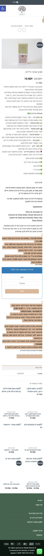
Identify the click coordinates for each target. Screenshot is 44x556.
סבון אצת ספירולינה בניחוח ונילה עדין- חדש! (11, 415)
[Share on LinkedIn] (19, 356)
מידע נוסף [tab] (38, 368)
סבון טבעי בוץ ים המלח (11, 484)
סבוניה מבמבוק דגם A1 (33, 450)
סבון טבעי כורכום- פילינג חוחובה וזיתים (33, 485)
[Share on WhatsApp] (40, 356)
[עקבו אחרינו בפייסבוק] (32, 2)
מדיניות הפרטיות (35, 513)
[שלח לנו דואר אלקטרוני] (26, 2)
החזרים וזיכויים (36, 517)
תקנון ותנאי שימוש (34, 522)
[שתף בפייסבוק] (36, 356)
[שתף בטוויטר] (32, 356)
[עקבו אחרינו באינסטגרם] (29, 2)
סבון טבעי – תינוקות (11, 450)
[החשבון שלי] (7, 10)
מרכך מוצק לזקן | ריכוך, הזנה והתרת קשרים (33, 415)
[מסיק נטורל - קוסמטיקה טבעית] (22, 10)
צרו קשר (39, 505)
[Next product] (24, 30)
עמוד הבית (29, 26)
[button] (3, 8)
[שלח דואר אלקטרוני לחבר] (28, 356)
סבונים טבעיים (16, 26)
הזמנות (39, 535)
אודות (40, 500)
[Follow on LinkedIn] (23, 2)
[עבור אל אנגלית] (15, 2)
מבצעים (33, 350)
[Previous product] (20, 30)
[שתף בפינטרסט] (23, 356)
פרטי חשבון (37, 530)
